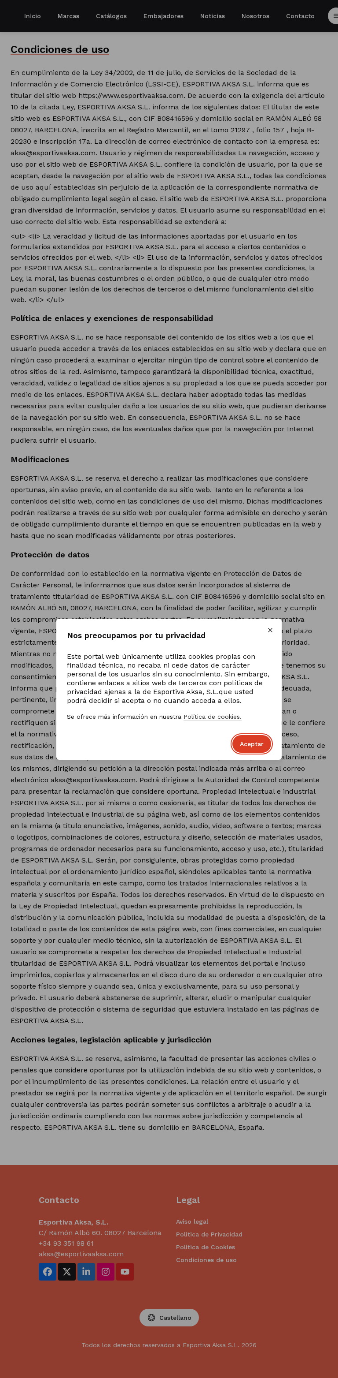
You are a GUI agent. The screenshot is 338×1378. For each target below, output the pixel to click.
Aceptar (252, 743)
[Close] (270, 630)
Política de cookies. (213, 716)
